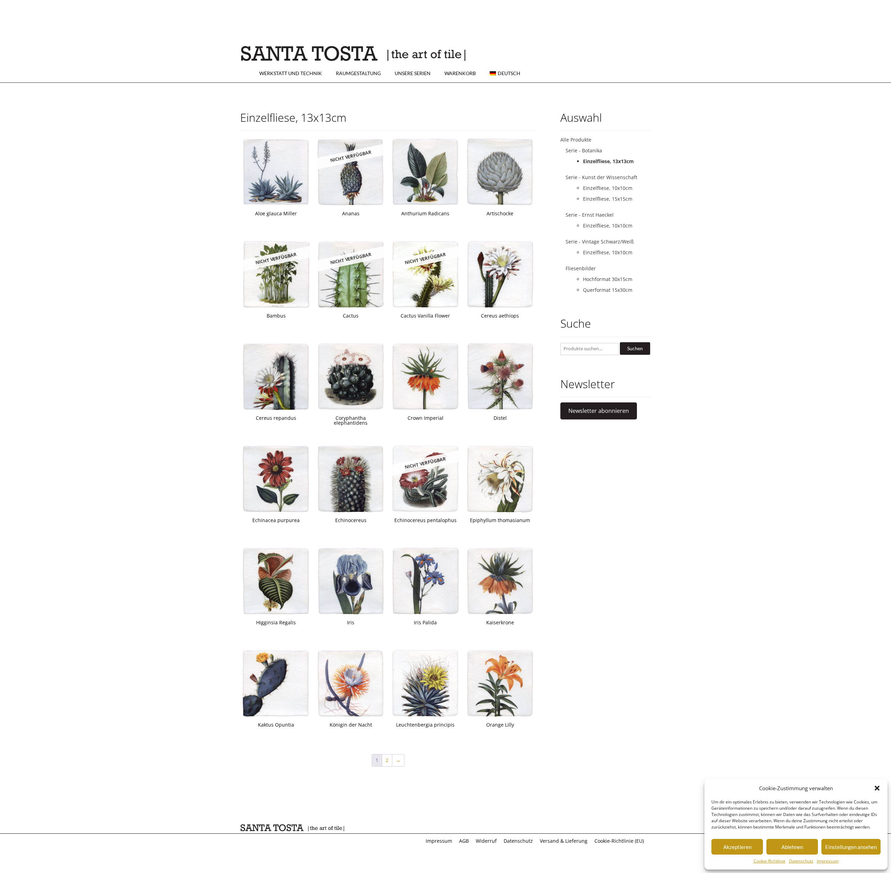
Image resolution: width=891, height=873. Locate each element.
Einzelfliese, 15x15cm (607, 198)
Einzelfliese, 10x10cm (607, 188)
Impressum (828, 861)
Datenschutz (801, 861)
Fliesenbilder (581, 268)
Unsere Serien (413, 73)
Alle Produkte (575, 139)
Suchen (635, 348)
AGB (464, 841)
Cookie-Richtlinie (770, 861)
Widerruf (486, 841)
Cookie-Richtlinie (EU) (619, 841)
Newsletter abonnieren (598, 411)
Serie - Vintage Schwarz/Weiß (600, 241)
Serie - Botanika (584, 150)
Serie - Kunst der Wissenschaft (601, 177)
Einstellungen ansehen (851, 847)
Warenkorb (460, 73)
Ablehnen (792, 847)
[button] (877, 788)
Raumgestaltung (358, 73)
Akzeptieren (737, 847)
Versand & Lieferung (564, 841)
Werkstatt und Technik (290, 73)
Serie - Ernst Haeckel (590, 214)
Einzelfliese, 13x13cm (608, 161)
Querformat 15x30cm (607, 290)
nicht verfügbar (350, 156)
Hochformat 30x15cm (607, 279)
